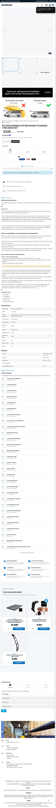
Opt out (50, 790)
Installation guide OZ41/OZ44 (33, 795)
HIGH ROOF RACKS (13, 120)
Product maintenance (43, 796)
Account (53, 1)
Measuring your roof (16, 795)
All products (7, 790)
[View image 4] (10, 79)
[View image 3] (44, 64)
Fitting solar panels (33, 796)
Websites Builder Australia (41, 806)
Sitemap (24, 795)
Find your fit (30, 790)
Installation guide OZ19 (47, 795)
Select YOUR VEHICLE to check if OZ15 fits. (16, 190)
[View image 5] (27, 79)
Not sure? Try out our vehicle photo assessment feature (19, 181)
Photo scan (36, 790)
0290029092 (42, 1)
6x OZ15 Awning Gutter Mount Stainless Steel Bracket (28, 120)
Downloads (30, 798)
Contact (51, 796)
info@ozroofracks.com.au (13, 742)
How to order (7, 795)
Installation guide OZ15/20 (10, 796)
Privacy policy (25, 804)
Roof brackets (13, 790)
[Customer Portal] (46, 5)
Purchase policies (9, 803)
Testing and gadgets (22, 796)
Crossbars (20, 790)
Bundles (25, 790)
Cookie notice (32, 804)
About (25, 798)
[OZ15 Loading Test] (44, 79)
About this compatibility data (27, 552)
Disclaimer (38, 804)
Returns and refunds (19, 803)
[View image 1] (10, 64)
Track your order (43, 790)
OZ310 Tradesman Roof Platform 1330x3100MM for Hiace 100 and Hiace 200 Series (14, 621)
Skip (3, 710)
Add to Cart (15, 141)
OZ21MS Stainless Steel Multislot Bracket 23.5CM (39, 620)
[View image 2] (27, 64)
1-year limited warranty (30, 803)
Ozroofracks (6, 5)
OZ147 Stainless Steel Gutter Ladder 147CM (14, 655)
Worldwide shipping (42, 803)
